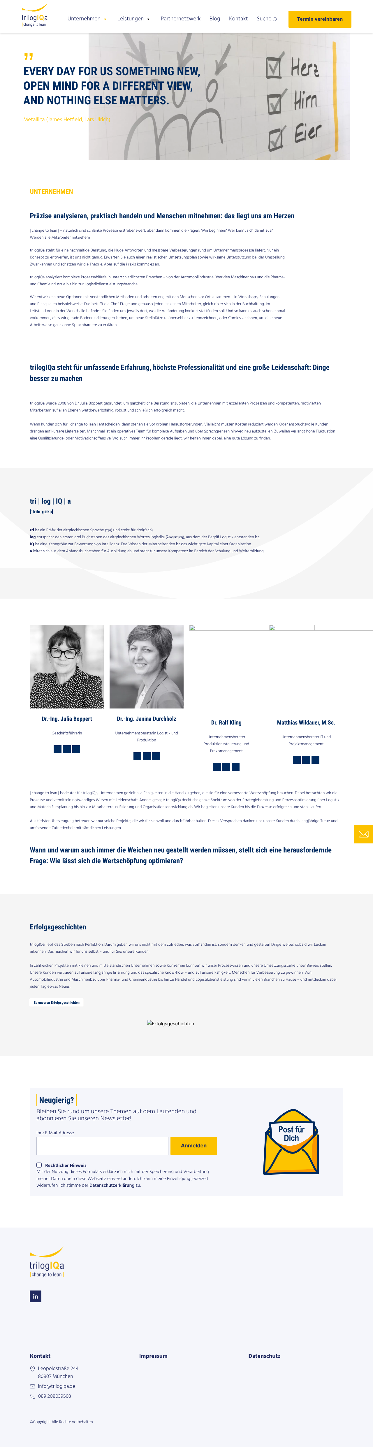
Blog (215, 19)
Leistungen (130, 19)
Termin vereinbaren (320, 19)
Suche (264, 19)
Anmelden (194, 1146)
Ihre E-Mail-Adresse (55, 1133)
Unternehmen (83, 19)
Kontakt (238, 19)
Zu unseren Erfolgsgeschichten (57, 1003)
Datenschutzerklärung (112, 1185)
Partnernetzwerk (181, 19)
